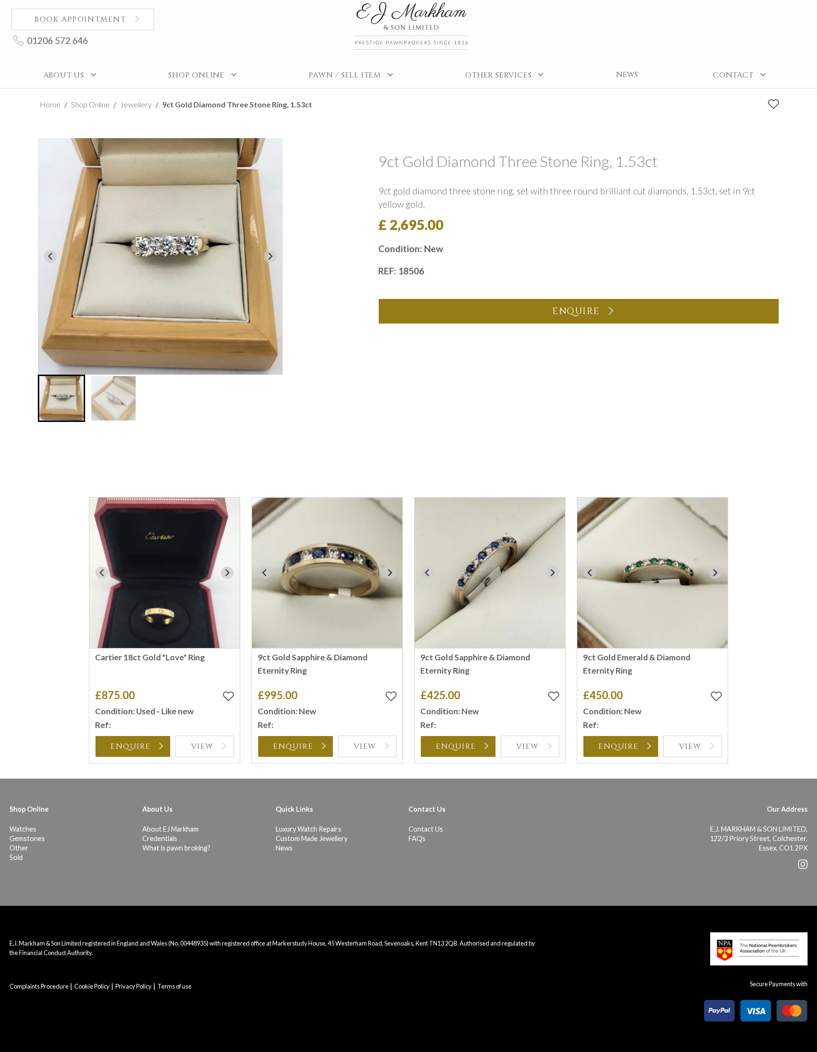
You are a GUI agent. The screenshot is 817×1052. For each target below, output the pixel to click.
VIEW (202, 746)
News (284, 848)
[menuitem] (61, 398)
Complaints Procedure (39, 986)
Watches (22, 829)
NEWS (627, 75)
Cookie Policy (92, 986)
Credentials (159, 838)
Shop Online (90, 104)
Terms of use (174, 986)
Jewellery (136, 104)
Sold (16, 857)
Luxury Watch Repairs (308, 829)
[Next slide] (270, 256)
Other (18, 848)
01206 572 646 (57, 40)
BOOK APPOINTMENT (80, 19)
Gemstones (27, 838)
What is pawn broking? (176, 848)
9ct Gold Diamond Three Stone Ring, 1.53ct (237, 104)
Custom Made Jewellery (312, 838)
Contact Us (425, 829)
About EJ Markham (170, 829)
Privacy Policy (133, 986)
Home (50, 104)
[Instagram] (803, 866)
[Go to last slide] (50, 256)
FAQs (417, 838)
